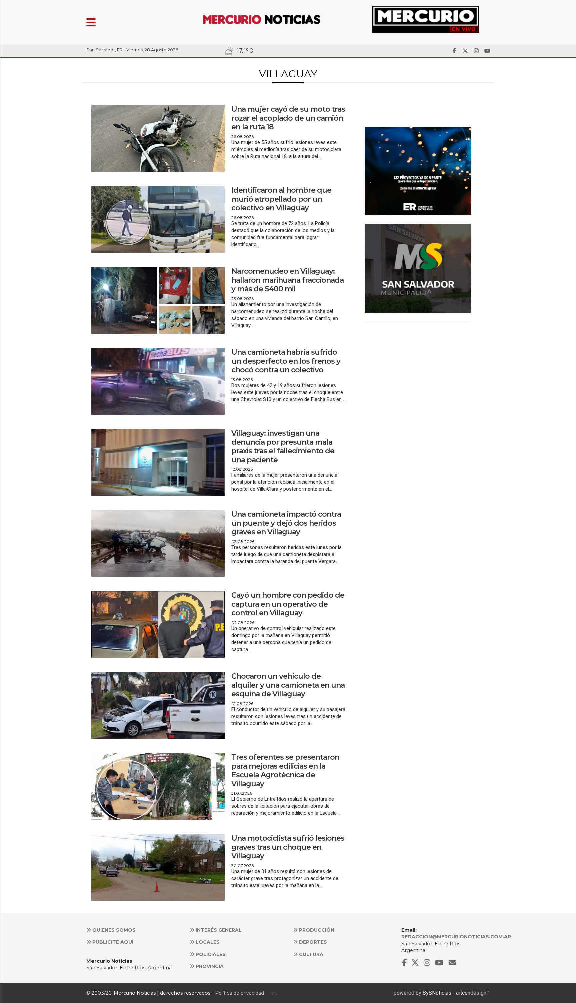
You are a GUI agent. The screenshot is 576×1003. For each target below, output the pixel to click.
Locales (207, 942)
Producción (316, 930)
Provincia (209, 966)
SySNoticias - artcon (446, 993)
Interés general (218, 930)
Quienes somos (113, 930)
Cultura (310, 954)
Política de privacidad (239, 993)
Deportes (312, 942)
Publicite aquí (112, 942)
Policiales (210, 954)
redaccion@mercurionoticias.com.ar (456, 937)
